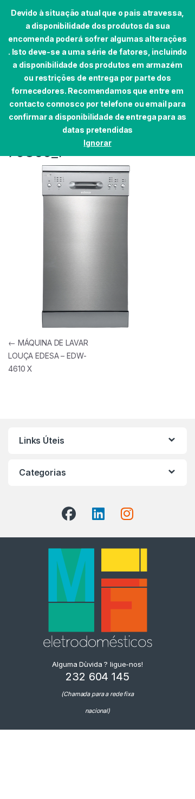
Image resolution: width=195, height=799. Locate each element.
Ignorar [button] (97, 142)
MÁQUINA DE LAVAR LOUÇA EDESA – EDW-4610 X (48, 355)
